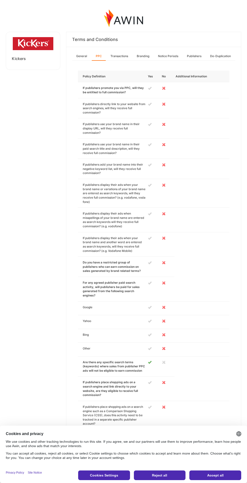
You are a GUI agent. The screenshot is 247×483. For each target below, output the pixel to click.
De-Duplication (220, 56)
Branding (143, 56)
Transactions (119, 56)
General (81, 56)
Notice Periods (168, 56)
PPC (99, 56)
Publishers (194, 56)
